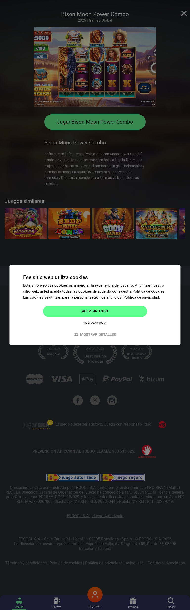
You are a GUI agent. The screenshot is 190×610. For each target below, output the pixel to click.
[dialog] (94, 305)
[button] (95, 334)
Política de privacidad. (141, 297)
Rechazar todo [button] (95, 322)
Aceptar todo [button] (95, 311)
